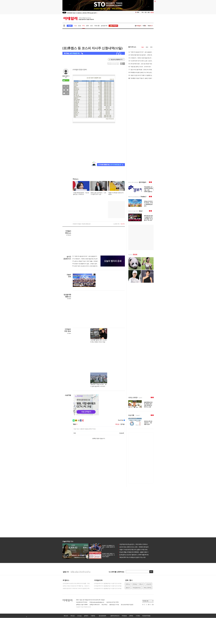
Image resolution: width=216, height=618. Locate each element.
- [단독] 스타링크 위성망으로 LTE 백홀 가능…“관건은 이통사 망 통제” (76, 586)
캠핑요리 (128, 587)
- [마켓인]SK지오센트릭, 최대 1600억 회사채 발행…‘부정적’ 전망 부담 (76, 583)
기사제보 (138, 615)
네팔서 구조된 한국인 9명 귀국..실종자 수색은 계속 (132, 549)
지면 (145, 12)
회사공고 (73, 615)
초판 (148, 12)
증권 (79, 25)
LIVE (64, 12)
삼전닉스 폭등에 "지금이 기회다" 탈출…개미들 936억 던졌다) (88, 261)
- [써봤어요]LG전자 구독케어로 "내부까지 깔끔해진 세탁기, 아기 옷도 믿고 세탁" (76, 588)
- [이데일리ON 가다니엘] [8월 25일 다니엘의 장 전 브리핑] (107, 583)
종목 (87, 25)
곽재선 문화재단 (147, 587)
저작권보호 (124, 615)
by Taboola (68, 235)
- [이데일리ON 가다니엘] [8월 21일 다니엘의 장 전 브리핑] (107, 588)
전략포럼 (134, 584)
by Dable (69, 298)
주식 (83, 25)
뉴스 (142, 47)
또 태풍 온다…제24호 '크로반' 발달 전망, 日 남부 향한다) (87, 258)
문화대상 (128, 584)
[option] (94, 12)
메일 (64, 90)
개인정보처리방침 (146, 615)
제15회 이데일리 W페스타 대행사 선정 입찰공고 (82, 571)
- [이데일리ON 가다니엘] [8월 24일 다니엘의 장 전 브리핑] (107, 586)
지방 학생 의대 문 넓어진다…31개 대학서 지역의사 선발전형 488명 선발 (138, 544)
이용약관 (93, 615)
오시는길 (79, 615)
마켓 (144, 25)
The (150, 25)
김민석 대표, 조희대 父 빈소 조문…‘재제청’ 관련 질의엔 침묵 (135, 547)
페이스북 (64, 86)
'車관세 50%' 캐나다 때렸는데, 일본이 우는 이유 (131, 557)
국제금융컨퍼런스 (136, 587)
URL (67, 93)
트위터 (67, 86)
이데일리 (78, 18)
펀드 (91, 25)
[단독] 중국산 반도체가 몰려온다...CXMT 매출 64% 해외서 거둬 (136, 554)
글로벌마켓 (104, 25)
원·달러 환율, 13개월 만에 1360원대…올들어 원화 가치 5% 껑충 (136, 552)
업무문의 (86, 615)
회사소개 (66, 615)
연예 (151, 47)
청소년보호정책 (102, 615)
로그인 (152, 12)
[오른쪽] (94, 274)
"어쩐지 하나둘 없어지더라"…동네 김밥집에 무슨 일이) (87, 256)
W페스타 (141, 584)
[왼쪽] (93, 274)
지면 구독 (122, 224)
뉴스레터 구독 (116, 224)
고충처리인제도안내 (114, 615)
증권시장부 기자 (65, 76)
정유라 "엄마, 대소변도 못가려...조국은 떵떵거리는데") (86, 266)
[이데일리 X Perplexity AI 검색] (93, 53)
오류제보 (131, 615)
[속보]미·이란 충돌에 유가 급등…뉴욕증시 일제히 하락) (87, 263)
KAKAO (64, 93)
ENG (138, 12)
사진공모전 (148, 584)
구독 (142, 12)
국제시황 (96, 25)
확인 (151, 571)
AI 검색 (69, 25)
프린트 (67, 90)
